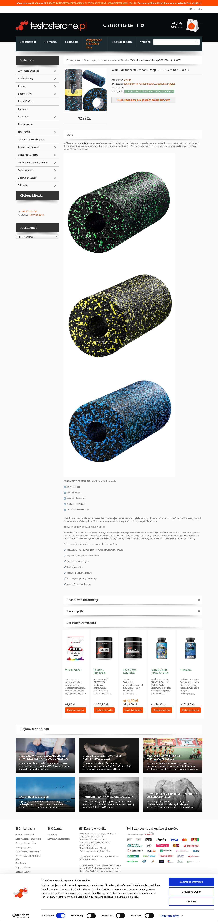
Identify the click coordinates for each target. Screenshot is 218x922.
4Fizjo (127, 80)
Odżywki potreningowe (31, 139)
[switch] (91, 915)
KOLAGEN (123, 3)
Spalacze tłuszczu (28, 155)
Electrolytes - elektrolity (130, 671)
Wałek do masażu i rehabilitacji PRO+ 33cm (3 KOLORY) (155, 60)
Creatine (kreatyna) (100, 671)
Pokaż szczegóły (169, 915)
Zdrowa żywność (27, 177)
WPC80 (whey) (73, 669)
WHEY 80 (92, 3)
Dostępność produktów (26, 843)
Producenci (28, 42)
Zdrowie (22, 185)
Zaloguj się (177, 23)
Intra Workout (26, 101)
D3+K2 (133, 3)
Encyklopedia (122, 42)
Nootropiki (24, 132)
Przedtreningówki (28, 147)
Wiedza (145, 42)
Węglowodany (26, 170)
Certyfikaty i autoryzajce (59, 839)
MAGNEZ (112, 3)
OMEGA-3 (81, 3)
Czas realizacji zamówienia (28, 839)
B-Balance (186, 669)
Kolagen (22, 109)
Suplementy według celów (32, 162)
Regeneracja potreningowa (96, 60)
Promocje (71, 42)
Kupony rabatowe (23, 867)
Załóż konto (176, 27)
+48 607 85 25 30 (29, 211)
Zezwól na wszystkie (191, 881)
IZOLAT (102, 3)
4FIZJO (80, 504)
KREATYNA (53, 3)
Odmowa (191, 901)
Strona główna (73, 60)
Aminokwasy (25, 78)
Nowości (50, 42)
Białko (21, 86)
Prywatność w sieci (25, 834)
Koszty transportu (24, 847)
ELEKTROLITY (67, 3)
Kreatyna (23, 116)
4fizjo (85, 143)
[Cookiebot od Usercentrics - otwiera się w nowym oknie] (21, 915)
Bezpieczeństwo (23, 871)
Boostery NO (25, 93)
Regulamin (21, 863)
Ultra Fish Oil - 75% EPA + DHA (159, 671)
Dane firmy (52, 834)
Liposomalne (25, 124)
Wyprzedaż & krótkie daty (94, 43)
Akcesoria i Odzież (118, 60)
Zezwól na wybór (191, 891)
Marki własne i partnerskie (28, 851)
